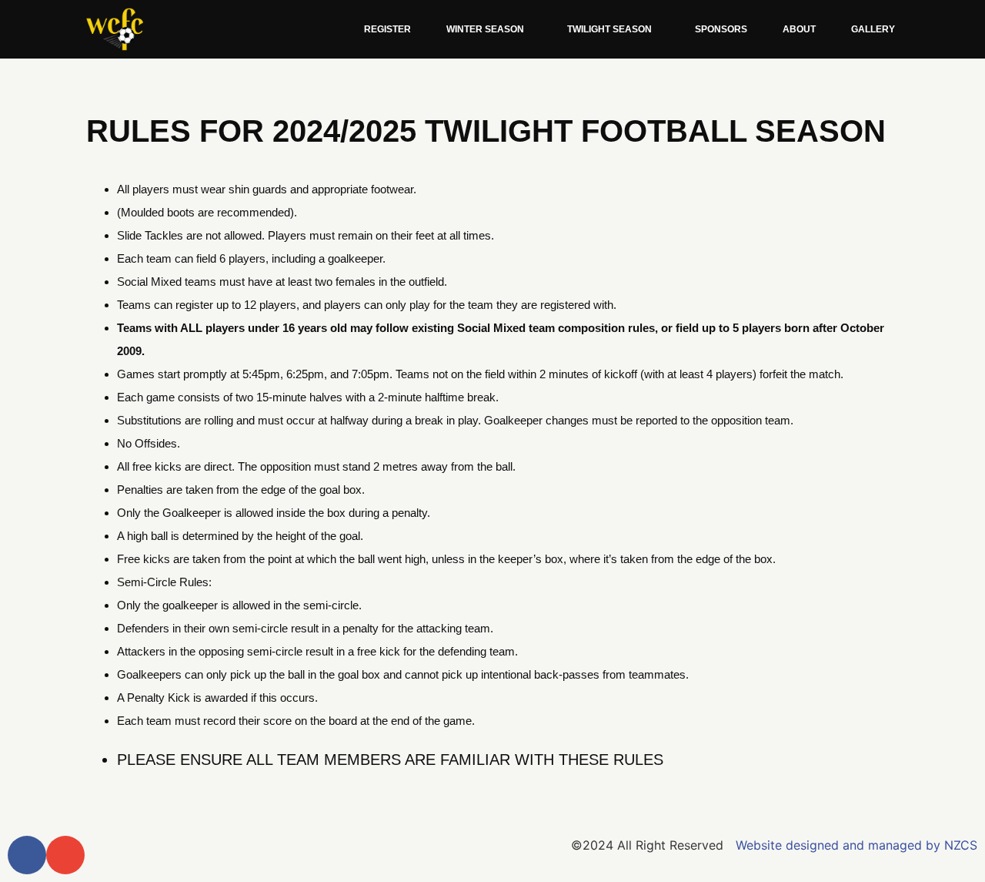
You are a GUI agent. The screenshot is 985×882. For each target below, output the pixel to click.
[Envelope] (65, 855)
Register (387, 29)
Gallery (873, 29)
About (799, 29)
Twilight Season (609, 29)
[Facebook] (27, 855)
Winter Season (485, 29)
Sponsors (721, 29)
